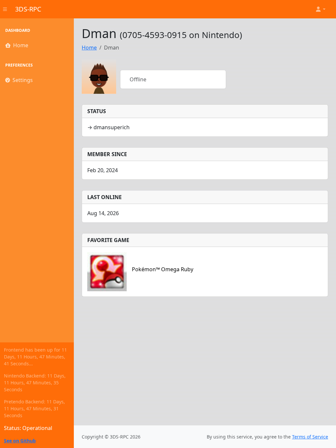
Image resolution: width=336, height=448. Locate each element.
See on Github (20, 441)
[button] (320, 9)
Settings (22, 80)
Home (20, 45)
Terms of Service (310, 437)
